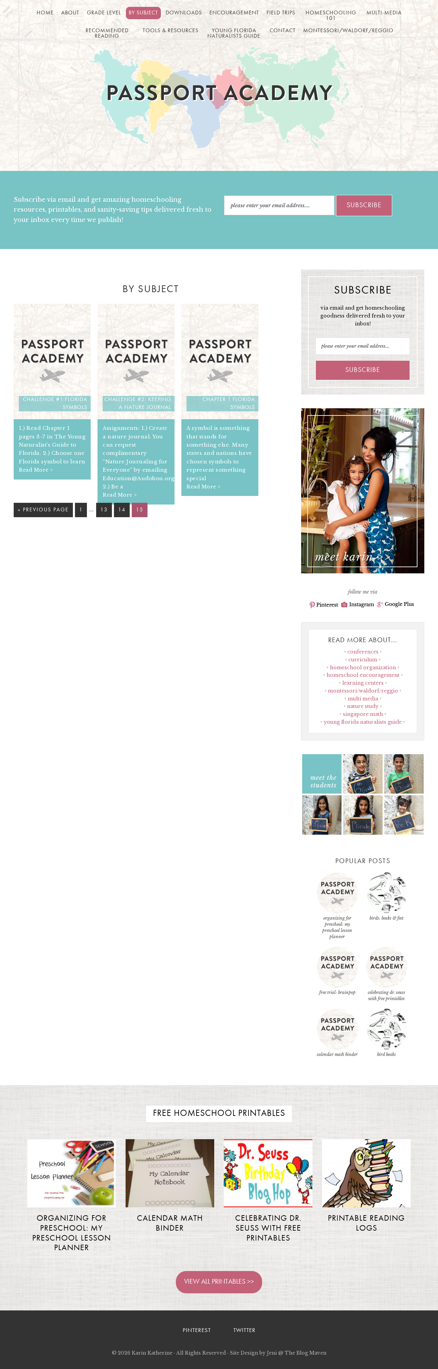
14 (122, 510)
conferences (362, 652)
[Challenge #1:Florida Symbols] (52, 417)
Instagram (357, 605)
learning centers (363, 683)
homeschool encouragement (362, 675)
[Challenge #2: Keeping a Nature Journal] (136, 417)
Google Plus (395, 605)
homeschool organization (363, 667)
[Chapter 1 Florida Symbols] (219, 417)
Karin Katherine (152, 1353)
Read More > (36, 470)
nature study (362, 706)
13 (104, 510)
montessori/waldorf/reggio (363, 691)
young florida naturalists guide (363, 722)
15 (139, 510)
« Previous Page (43, 510)
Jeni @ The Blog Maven (296, 1353)
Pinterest (324, 605)
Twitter (244, 1330)
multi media (363, 699)
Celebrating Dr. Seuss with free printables (268, 1229)
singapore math (363, 714)
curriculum (362, 660)
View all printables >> (219, 1282)
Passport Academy (219, 96)
